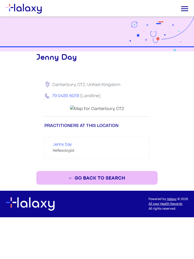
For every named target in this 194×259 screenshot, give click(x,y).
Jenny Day (62, 144)
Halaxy (172, 199)
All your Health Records (165, 204)
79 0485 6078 (65, 96)
